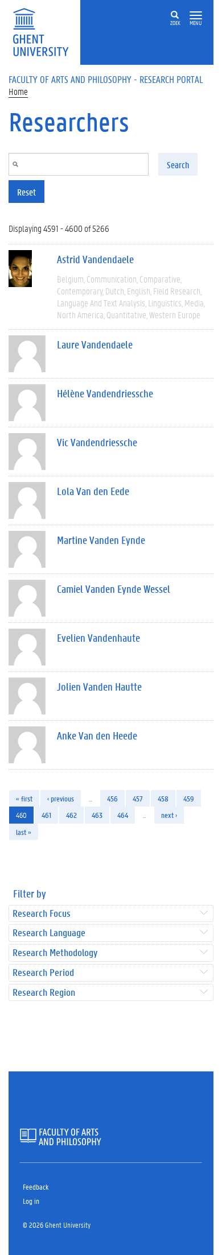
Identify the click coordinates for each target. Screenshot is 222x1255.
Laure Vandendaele (95, 344)
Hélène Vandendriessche (105, 393)
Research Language (49, 933)
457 (138, 798)
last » (23, 832)
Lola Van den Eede (93, 491)
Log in (31, 1201)
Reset (26, 192)
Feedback (35, 1186)
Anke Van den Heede (97, 735)
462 (71, 815)
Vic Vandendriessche (97, 442)
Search (178, 165)
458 (163, 798)
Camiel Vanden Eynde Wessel (113, 589)
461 (46, 815)
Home (18, 91)
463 (97, 815)
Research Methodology (55, 953)
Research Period (43, 972)
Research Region (44, 992)
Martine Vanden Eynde (101, 540)
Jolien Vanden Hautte (99, 686)
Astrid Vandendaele (95, 259)
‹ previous (60, 798)
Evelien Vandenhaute (98, 638)
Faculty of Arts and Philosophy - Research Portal (106, 79)
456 (112, 798)
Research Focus (42, 913)
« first (24, 798)
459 (188, 798)
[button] (196, 16)
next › (169, 815)
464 (122, 815)
